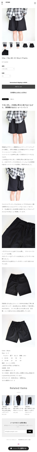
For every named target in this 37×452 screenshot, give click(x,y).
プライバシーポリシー (11, 439)
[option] (18, 24)
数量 (3, 73)
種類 (3, 66)
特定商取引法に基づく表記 (24, 439)
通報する (12, 99)
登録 (29, 431)
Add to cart (18, 86)
